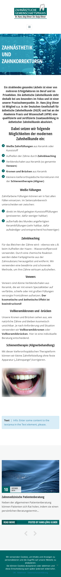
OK (14, 572)
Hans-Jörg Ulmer (48, 522)
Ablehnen (21, 572)
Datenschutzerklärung (38, 572)
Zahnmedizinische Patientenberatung (23, 497)
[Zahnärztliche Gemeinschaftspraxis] (30, 18)
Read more (9, 522)
